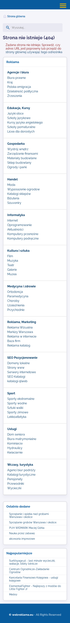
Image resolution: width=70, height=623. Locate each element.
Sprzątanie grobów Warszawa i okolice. (33, 522)
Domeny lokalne (18, 363)
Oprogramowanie (19, 225)
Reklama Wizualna (20, 327)
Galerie (12, 269)
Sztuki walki (15, 408)
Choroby (13, 301)
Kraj (10, 82)
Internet (12, 220)
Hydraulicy (14, 448)
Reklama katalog (18, 345)
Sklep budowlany (19, 162)
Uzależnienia (15, 305)
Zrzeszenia (14, 96)
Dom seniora (16, 434)
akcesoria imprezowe (22, 538)
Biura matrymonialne (21, 439)
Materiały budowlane (22, 158)
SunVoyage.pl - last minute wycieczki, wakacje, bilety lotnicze (32, 562)
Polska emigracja (19, 87)
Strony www (15, 367)
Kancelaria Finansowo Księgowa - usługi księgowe (33, 579)
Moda (11, 185)
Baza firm (13, 341)
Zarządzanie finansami (22, 153)
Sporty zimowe (17, 412)
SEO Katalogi (16, 376)
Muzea (12, 274)
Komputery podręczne (23, 238)
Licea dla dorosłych (21, 131)
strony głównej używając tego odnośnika (34, 52)
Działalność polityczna (22, 91)
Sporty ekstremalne (20, 399)
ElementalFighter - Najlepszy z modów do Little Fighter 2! (35, 588)
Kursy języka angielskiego (25, 122)
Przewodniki (15, 483)
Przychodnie (15, 310)
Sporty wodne (17, 403)
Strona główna (16, 16)
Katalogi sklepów (19, 194)
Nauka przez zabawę (22, 533)
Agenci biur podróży (21, 470)
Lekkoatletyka (16, 417)
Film (10, 256)
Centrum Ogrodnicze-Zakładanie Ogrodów (29, 571)
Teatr (10, 265)
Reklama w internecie (21, 336)
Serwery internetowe (21, 372)
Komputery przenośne (22, 234)
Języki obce (15, 113)
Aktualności (15, 229)
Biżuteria (13, 198)
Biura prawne (16, 78)
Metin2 (13, 594)
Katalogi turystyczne (21, 474)
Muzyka (12, 260)
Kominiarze (15, 443)
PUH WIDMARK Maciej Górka (26, 527)
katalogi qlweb (17, 381)
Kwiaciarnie (15, 452)
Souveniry (14, 203)
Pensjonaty (15, 479)
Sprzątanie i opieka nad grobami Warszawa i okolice (29, 515)
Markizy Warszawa (20, 332)
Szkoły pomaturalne (21, 127)
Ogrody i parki (17, 167)
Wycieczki (14, 488)
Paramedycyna (17, 296)
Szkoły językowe (18, 118)
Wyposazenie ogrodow (23, 189)
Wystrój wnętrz (17, 149)
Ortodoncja (15, 292)
